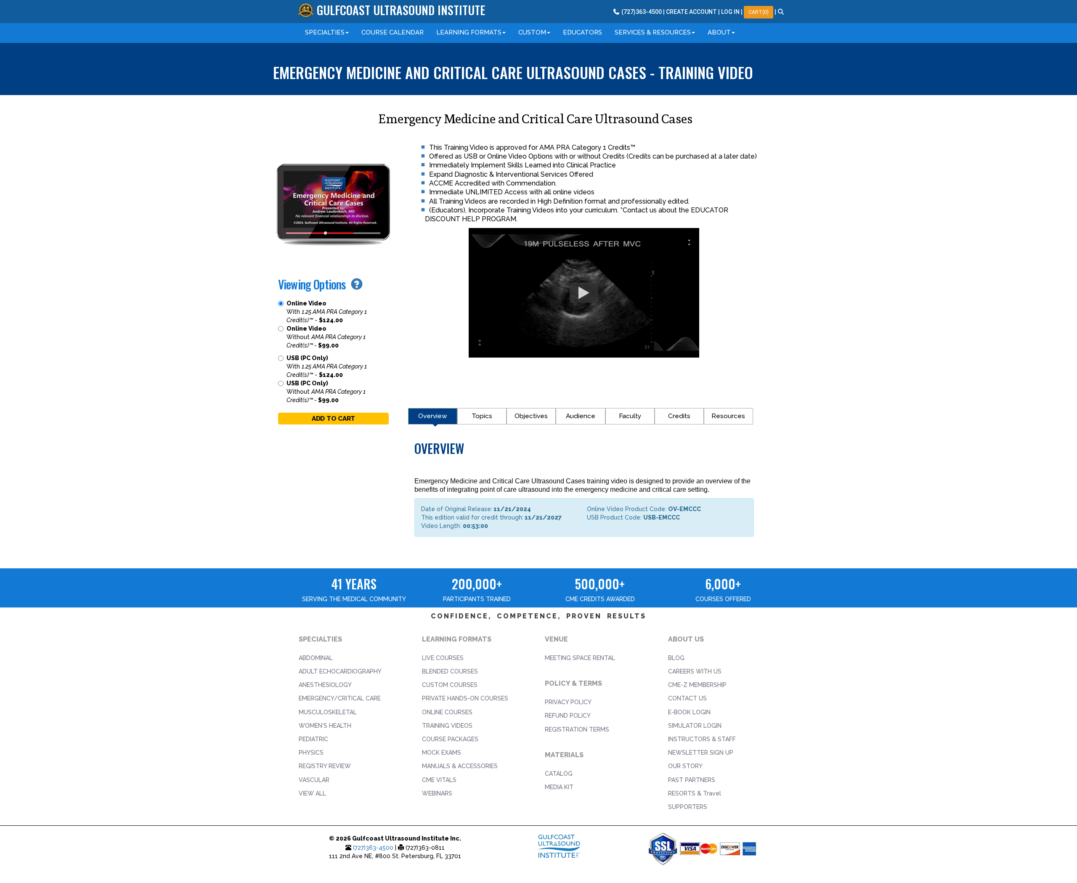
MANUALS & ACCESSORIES (460, 766)
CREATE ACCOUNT (691, 11)
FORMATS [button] (468, 32)
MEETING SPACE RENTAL (580, 658)
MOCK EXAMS (441, 752)
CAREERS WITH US (695, 671)
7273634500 (641, 11)
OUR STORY (685, 766)
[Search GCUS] (781, 11)
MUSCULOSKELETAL (328, 712)
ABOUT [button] (719, 32)
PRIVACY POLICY (568, 702)
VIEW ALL (312, 793)
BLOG (676, 658)
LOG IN (730, 11)
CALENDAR (392, 32)
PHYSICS (311, 752)
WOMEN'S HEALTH (325, 725)
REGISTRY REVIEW (325, 766)
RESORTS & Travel (694, 793)
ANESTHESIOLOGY (325, 684)
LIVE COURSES (443, 658)
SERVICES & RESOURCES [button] (653, 32)
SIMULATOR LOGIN (695, 725)
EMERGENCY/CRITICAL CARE (340, 698)
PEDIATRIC (313, 739)
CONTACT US (687, 698)
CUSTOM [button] (532, 32)
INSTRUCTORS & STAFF (702, 739)
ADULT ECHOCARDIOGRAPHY (340, 671)
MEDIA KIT (559, 787)
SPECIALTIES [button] (325, 32)
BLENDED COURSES (450, 671)
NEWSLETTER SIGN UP (700, 752)
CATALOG (559, 773)
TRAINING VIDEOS (447, 725)
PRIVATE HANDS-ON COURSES (465, 698)
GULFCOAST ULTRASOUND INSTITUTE (401, 10)
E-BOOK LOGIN (689, 712)
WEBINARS (437, 793)
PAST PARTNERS (691, 780)
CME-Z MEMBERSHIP (697, 684)
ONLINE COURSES (447, 712)
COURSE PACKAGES (450, 739)
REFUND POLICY (568, 715)
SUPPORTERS (687, 806)
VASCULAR (314, 780)
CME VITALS (439, 780)
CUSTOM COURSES (449, 684)
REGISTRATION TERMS (577, 729)
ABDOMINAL (316, 658)
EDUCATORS (582, 32)
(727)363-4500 (373, 847)
